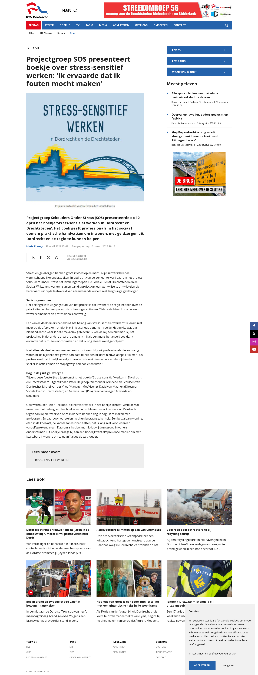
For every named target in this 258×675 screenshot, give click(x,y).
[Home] (41, 10)
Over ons (141, 25)
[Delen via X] (48, 257)
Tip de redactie (164, 652)
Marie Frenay (34, 246)
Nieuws (34, 25)
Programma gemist (36, 657)
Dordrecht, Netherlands (78, 10)
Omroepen (161, 25)
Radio (89, 25)
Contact (180, 25)
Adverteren (121, 25)
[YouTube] (254, 349)
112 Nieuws (46, 33)
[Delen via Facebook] (40, 257)
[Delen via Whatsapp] (57, 257)
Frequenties (119, 652)
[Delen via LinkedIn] (33, 257)
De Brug (65, 25)
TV (78, 25)
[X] (254, 334)
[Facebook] (254, 326)
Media (103, 25)
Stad (72, 33)
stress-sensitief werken (50, 460)
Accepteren (202, 665)
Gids (28, 652)
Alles (31, 33)
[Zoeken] (226, 25)
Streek (49, 25)
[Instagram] (254, 341)
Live (28, 646)
